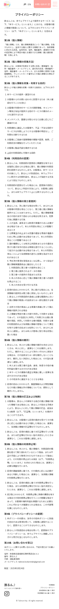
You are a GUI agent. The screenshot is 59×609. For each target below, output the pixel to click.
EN (29, 4)
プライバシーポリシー (47, 588)
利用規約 (52, 585)
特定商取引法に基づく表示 (46, 593)
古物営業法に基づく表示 (47, 590)
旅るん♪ (10, 585)
